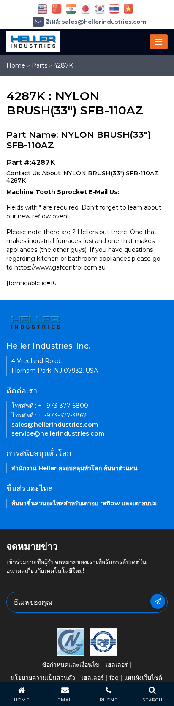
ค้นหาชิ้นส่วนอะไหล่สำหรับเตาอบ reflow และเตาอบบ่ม (84, 503)
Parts (39, 65)
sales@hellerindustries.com (54, 424)
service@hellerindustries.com (57, 433)
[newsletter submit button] (157, 601)
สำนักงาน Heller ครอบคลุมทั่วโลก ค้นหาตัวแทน (74, 468)
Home (15, 65)
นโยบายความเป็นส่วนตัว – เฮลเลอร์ (57, 677)
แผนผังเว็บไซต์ (143, 677)
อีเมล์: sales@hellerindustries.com (96, 21)
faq (114, 677)
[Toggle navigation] (159, 41)
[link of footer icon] (70, 641)
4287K (63, 65)
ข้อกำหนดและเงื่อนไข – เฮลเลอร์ (85, 664)
